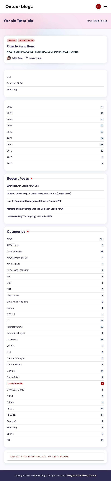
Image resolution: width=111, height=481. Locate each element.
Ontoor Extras (14, 364)
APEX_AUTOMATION (17, 257)
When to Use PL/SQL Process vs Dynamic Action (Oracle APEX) (39, 193)
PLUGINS (11, 415)
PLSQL (10, 408)
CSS (9, 283)
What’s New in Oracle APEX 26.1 (23, 185)
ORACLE (12, 40)
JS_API (10, 345)
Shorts (10, 433)
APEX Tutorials (14, 251)
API (8, 276)
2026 (9, 106)
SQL (9, 440)
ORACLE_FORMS (15, 389)
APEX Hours (13, 245)
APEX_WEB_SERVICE (18, 270)
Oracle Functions (21, 46)
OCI (9, 77)
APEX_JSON (13, 264)
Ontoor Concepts (15, 358)
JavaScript (12, 339)
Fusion (10, 308)
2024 (9, 119)
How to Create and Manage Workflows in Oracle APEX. (34, 201)
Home (89, 21)
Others (10, 402)
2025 (9, 113)
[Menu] (105, 6)
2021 (9, 138)
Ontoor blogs (19, 6)
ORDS (10, 396)
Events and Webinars (17, 301)
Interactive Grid (15, 326)
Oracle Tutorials (26, 40)
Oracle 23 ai (13, 377)
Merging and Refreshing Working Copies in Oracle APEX (35, 208)
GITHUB (11, 314)
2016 (9, 157)
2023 (9, 125)
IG (8, 320)
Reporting (12, 89)
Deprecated (13, 295)
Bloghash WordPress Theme (81, 475)
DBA (9, 289)
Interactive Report (16, 333)
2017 (9, 150)
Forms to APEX (14, 83)
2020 (9, 144)
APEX (9, 238)
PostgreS (11, 421)
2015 (9, 163)
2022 (9, 132)
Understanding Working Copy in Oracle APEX (29, 216)
